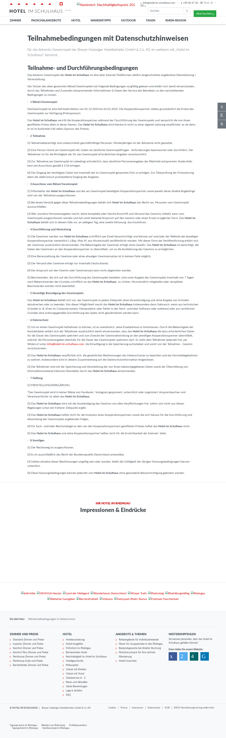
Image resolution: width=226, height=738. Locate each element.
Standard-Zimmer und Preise (28, 640)
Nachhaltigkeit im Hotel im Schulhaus (86, 657)
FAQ (68, 695)
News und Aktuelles (76, 682)
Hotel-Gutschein (128, 661)
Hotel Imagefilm (74, 644)
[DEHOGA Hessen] (49, 593)
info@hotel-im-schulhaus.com (159, 3)
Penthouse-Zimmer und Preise (29, 657)
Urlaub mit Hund (75, 674)
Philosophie (72, 665)
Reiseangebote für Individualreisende (139, 640)
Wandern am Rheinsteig (53, 725)
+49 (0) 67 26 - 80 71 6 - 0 (197, 3)
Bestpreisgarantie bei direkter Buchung (140, 648)
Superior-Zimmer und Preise (28, 644)
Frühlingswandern (78, 725)
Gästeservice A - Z (75, 678)
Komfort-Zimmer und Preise (28, 648)
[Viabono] (106, 599)
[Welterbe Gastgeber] (61, 599)
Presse (124, 708)
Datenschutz (154, 708)
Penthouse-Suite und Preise (28, 661)
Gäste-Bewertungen (76, 686)
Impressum (137, 708)
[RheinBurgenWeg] (177, 593)
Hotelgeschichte (74, 661)
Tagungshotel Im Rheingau (25, 728)
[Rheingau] (198, 593)
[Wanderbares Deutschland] (108, 593)
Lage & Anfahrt (74, 690)
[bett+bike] (28, 593)
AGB (167, 708)
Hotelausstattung (75, 640)
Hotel (76, 20)
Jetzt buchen (204, 13)
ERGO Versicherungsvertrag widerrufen (194, 708)
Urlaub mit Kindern (76, 669)
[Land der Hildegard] (76, 593)
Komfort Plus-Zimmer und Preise (30, 652)
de (143, 6)
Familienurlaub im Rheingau (55, 728)
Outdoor (128, 20)
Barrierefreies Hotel (76, 652)
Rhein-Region (175, 20)
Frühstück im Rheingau (78, 648)
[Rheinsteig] (156, 593)
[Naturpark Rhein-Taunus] (131, 599)
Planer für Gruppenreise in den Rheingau (141, 644)
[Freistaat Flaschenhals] (163, 599)
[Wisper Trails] (137, 593)
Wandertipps (101, 20)
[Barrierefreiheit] (87, 599)
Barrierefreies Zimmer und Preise (30, 665)
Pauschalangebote (46, 20)
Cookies (112, 708)
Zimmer (15, 20)
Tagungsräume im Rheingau (23, 725)
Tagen (150, 20)
